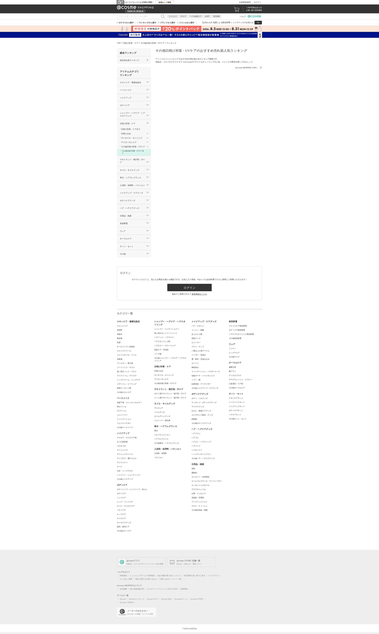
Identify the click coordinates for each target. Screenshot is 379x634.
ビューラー (196, 342)
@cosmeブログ (152, 599)
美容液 (119, 338)
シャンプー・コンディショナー (166, 329)
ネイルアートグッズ (162, 416)
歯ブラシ (232, 371)
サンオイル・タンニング (164, 375)
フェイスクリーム (124, 351)
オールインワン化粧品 (126, 347)
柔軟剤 (194, 473)
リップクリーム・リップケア (128, 380)
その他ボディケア (124, 531)
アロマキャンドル (199, 489)
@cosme (123, 599)
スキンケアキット (236, 398)
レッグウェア (234, 353)
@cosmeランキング (136, 599)
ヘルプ (243, 16)
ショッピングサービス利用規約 (142, 576)
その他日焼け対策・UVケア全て (133, 152)
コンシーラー (122, 415)
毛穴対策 (216, 16)
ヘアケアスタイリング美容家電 (241, 334)
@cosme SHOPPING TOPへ (246, 68)
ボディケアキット (236, 410)
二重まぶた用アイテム (200, 351)
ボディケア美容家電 (237, 330)
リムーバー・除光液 (162, 420)
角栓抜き (195, 367)
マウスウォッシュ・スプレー (240, 380)
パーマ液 (157, 354)
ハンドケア (121, 498)
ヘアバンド (196, 446)
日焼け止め (158, 371)
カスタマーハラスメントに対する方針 (162, 589)
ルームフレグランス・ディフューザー (207, 481)
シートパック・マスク (126, 367)
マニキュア (158, 408)
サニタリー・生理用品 (200, 477)
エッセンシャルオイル (200, 485)
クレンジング (122, 326)
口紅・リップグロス (125, 471)
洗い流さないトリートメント (165, 333)
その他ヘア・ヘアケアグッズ (203, 458)
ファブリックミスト (200, 502)
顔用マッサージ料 (124, 388)
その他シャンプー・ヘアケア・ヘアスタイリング (170, 359)
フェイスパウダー (124, 423)
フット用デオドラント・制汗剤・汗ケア (170, 398)
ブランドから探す (167, 22)
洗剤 (193, 469)
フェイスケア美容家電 (238, 326)
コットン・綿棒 (198, 330)
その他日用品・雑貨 (200, 510)
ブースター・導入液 (125, 363)
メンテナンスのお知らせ (243, 22)
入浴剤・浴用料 (160, 453)
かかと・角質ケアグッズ (201, 411)
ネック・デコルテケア (126, 506)
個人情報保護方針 (137, 589)
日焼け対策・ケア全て (130, 129)
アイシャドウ (122, 450)
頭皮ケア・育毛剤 (161, 350)
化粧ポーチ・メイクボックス (203, 376)
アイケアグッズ (198, 407)
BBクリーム (121, 407)
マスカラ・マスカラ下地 (126, 438)
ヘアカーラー (197, 450)
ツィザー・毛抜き (199, 355)
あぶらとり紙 (197, 334)
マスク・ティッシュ (200, 506)
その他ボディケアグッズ (201, 423)
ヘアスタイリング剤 (162, 341)
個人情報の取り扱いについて (169, 576)
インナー (232, 349)
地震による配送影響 (221, 22)
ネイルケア (121, 518)
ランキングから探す (147, 22)
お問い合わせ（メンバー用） (171, 579)
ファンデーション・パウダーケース (206, 372)
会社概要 (123, 589)
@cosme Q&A (166, 599)
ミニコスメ (173, 16)
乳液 (119, 342)
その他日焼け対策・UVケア (165, 383)
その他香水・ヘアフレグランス (166, 443)
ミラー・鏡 (196, 380)
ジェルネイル (159, 412)
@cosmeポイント (181, 599)
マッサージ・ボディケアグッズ (204, 402)
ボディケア (121, 493)
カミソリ (195, 363)
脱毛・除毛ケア (123, 527)
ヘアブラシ (196, 433)
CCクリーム (121, 411)
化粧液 (119, 359)
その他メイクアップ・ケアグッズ (205, 388)
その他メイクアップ (125, 479)
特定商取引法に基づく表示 (194, 576)
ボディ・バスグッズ (200, 398)
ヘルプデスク (213, 576)
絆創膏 (194, 419)
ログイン (257, 2)
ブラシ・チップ (198, 347)
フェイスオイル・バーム (126, 355)
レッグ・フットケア (125, 502)
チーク (119, 467)
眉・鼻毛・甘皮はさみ (200, 359)
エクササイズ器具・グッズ (202, 415)
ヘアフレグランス (161, 439)
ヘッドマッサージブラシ (201, 454)
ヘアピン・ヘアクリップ (201, 442)
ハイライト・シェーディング (128, 475)
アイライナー (122, 462)
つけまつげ (121, 446)
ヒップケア (121, 514)
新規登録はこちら (199, 294)
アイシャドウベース (125, 454)
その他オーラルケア (237, 388)
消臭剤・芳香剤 (198, 498)
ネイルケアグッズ (124, 523)
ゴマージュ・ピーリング (126, 384)
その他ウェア (234, 357)
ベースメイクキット (237, 402)
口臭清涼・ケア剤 (236, 384)
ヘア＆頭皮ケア (195, 16)
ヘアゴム (195, 438)
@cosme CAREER (126, 602)
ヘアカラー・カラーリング (165, 346)
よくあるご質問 (126, 579)
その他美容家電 (235, 338)
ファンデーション (124, 419)
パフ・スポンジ (198, 326)
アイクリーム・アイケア (126, 376)
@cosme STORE (197, 599)
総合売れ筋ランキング (129, 60)
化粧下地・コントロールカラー (129, 402)
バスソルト (158, 457)
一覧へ (258, 22)
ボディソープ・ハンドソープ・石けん (132, 489)
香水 (156, 431)
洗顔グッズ (196, 338)
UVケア (183, 16)
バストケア (121, 510)
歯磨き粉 (232, 367)
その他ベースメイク (125, 427)
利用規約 (123, 576)
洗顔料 (119, 330)
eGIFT (207, 16)
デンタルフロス (235, 375)
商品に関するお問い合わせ (146, 579)
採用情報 (183, 589)
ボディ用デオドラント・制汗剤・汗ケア (170, 394)
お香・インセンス (199, 493)
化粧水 (119, 334)
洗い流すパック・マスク (126, 372)
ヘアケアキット (235, 415)
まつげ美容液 (122, 442)
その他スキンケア (124, 392)
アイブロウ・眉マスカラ (126, 458)
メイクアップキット (237, 406)
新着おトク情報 (165, 2)
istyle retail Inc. (190, 628)
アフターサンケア (161, 379)
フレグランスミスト (162, 435)
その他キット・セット (238, 419)
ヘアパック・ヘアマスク (164, 337)
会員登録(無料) (245, 2)
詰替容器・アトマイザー (201, 384)
